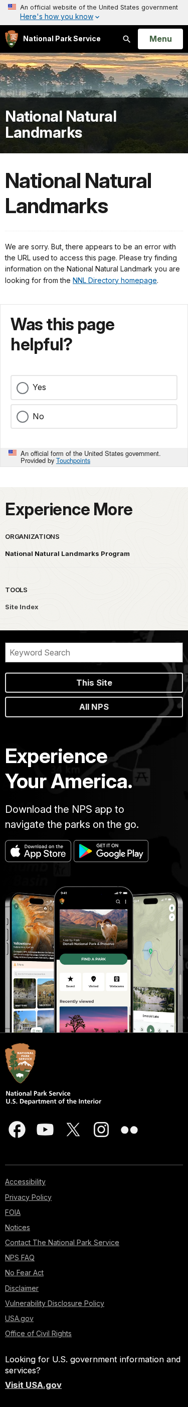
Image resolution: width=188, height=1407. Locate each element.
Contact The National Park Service (62, 1242)
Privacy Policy (28, 1197)
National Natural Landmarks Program (67, 553)
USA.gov (19, 1318)
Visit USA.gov (33, 1385)
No (38, 416)
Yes (39, 387)
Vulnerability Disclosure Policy (54, 1303)
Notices (17, 1227)
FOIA (13, 1212)
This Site (94, 683)
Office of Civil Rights (38, 1333)
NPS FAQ (20, 1257)
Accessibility (25, 1181)
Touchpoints (73, 460)
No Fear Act (24, 1272)
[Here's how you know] (94, 12)
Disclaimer (22, 1288)
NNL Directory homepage (115, 280)
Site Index (22, 607)
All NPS (94, 707)
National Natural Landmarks (60, 124)
